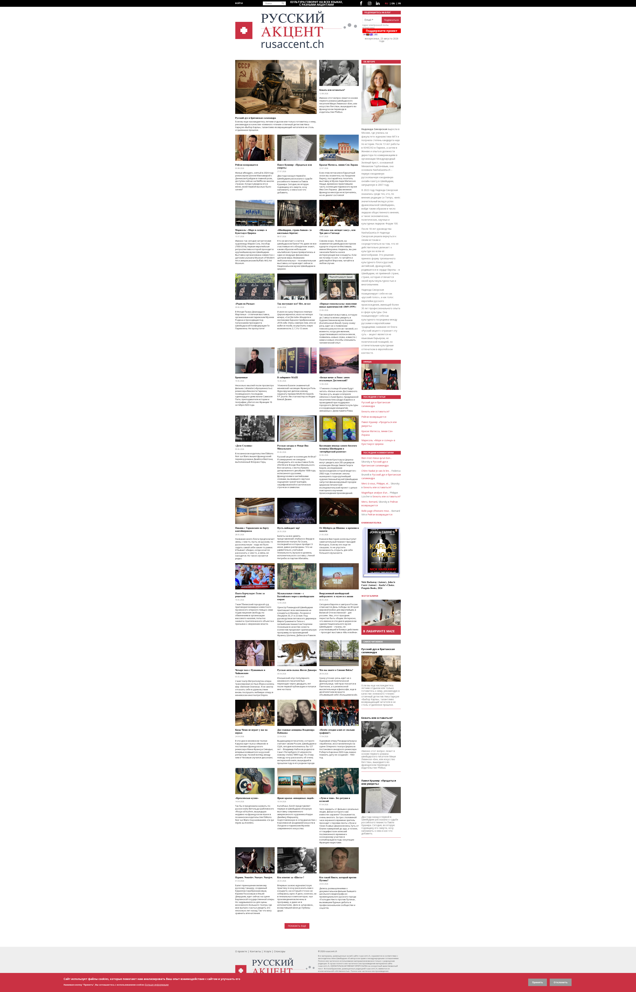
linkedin (378, 3)
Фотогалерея (369, 595)
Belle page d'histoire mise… (376, 510)
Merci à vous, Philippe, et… (375, 483)
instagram (370, 3)
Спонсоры (279, 951)
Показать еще (297, 925)
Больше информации (157, 984)
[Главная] (296, 29)
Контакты (255, 951)
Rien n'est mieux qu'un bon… (376, 458)
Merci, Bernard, (369, 501)
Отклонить (561, 982)
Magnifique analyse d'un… (375, 492)
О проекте (241, 951)
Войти (239, 3)
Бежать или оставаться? (375, 411)
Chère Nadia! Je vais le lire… (376, 470)
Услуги (267, 951)
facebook (361, 3)
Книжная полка (371, 523)
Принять (537, 982)
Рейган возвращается (373, 416)
